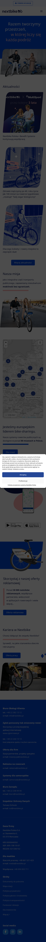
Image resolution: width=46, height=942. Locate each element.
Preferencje (23, 481)
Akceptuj (23, 475)
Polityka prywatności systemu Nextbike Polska (22, 485)
